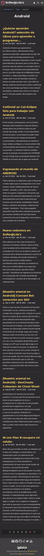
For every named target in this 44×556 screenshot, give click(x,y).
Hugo (20, 554)
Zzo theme (30, 554)
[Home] (2, 3)
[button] (42, 3)
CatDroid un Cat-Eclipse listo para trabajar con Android (20, 111)
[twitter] (27, 542)
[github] (20, 542)
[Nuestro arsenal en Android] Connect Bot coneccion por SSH (18, 295)
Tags (17, 9)
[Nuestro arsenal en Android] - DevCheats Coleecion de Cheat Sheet (21, 382)
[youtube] (31, 542)
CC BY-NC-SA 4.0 (31, 551)
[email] (13, 542)
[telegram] (24, 542)
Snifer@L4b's (8, 9)
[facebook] (16, 542)
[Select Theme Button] (34, 3)
